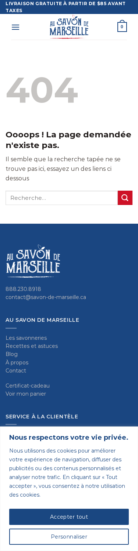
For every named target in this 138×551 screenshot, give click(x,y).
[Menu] (15, 27)
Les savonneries (26, 338)
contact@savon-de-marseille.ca (46, 297)
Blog (12, 354)
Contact (16, 370)
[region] (69, 488)
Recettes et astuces (32, 346)
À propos (17, 362)
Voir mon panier (26, 393)
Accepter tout (69, 517)
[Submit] (125, 198)
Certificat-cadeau (28, 385)
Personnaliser (69, 536)
